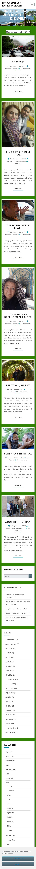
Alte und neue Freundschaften (16, 618)
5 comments (26, 234)
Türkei (9, 826)
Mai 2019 (8, 706)
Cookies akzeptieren (18, 859)
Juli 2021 (9, 653)
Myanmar (10, 813)
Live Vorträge (10, 836)
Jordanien (10, 808)
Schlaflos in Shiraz (18, 453)
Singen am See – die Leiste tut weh (17, 602)
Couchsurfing (10, 761)
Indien (9, 799)
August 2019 (10, 693)
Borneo (9, 786)
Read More (19, 91)
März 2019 (9, 715)
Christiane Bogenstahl (16, 161)
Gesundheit (9, 778)
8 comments (26, 323)
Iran (8, 804)
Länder (8, 783)
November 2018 (11, 728)
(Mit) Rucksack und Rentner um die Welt (12, 4)
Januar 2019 (10, 723)
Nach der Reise (11, 840)
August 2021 (10, 648)
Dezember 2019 (11, 679)
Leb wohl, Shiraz (18, 385)
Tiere (7, 844)
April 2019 (9, 710)
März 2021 (9, 666)
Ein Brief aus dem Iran (18, 153)
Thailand (10, 822)
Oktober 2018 (10, 732)
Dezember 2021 (11, 640)
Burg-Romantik (11, 609)
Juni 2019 (9, 702)
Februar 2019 (10, 719)
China (9, 795)
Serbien (9, 817)
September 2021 (11, 644)
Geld (7, 774)
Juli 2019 (9, 697)
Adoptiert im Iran (18, 522)
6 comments (22, 460)
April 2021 (9, 662)
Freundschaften (11, 769)
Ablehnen (18, 864)
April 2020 (9, 671)
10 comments (22, 392)
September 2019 (11, 688)
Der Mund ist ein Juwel (18, 226)
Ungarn (9, 830)
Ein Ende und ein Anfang (14, 594)
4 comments (26, 68)
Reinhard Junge (11, 68)
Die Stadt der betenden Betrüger (18, 315)
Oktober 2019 (10, 684)
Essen (8, 765)
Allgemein (9, 752)
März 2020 (9, 675)
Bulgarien (10, 791)
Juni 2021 (9, 657)
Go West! (18, 62)
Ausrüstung (9, 756)
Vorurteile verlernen (12, 613)
